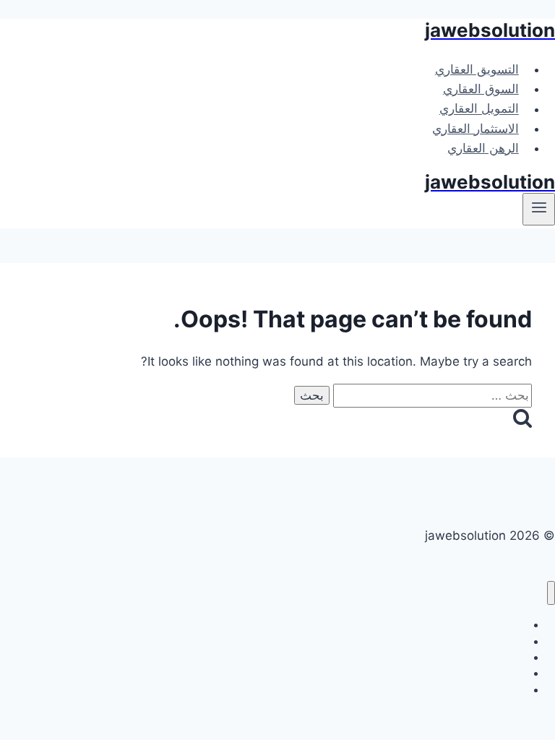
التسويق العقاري (477, 69)
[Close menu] (551, 593)
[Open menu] (538, 209)
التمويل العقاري (479, 109)
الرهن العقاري (483, 148)
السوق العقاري (481, 89)
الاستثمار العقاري (475, 128)
